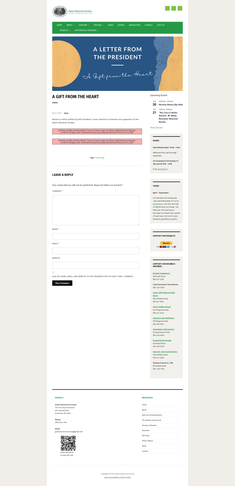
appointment (162, 169)
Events (121, 25)
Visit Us (160, 25)
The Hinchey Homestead (151, 420)
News (110, 25)
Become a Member (149, 425)
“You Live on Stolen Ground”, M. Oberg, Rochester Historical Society (168, 117)
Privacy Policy (125, 477)
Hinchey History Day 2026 (171, 104)
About (144, 410)
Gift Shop (145, 436)
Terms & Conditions (112, 477)
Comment (57, 191)
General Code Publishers (163, 318)
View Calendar (156, 127)
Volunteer (146, 430)
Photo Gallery (147, 441)
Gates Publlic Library (162, 307)
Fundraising (99, 158)
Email (55, 243)
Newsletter (134, 25)
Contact (149, 25)
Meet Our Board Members (152, 415)
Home (59, 25)
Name (55, 229)
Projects (64, 30)
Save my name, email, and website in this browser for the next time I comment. (92, 276)
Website (56, 258)
